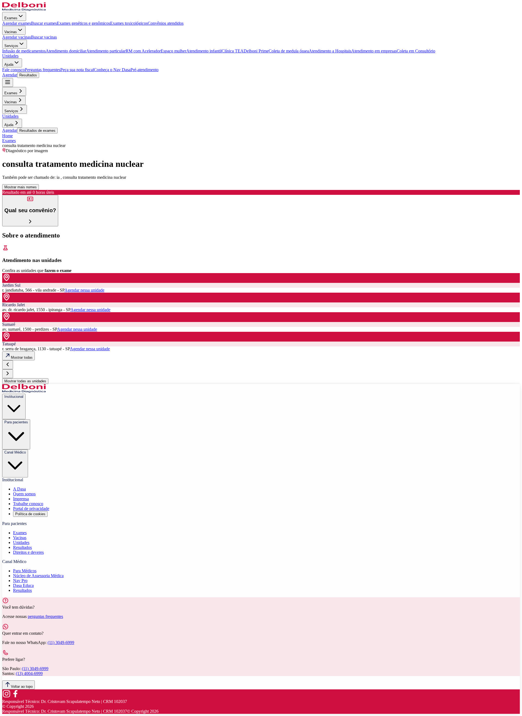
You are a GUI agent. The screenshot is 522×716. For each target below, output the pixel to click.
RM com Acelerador (143, 51)
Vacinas (10, 32)
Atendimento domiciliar (66, 51)
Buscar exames (44, 23)
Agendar (9, 75)
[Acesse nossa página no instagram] (6, 696)
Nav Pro (20, 580)
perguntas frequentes (45, 616)
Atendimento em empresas (374, 51)
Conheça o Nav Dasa (112, 69)
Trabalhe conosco (28, 503)
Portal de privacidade (31, 508)
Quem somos (24, 494)
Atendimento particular (106, 51)
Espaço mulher (173, 51)
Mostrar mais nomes (20, 187)
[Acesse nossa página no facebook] (15, 696)
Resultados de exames (37, 131)
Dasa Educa (23, 585)
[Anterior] (7, 364)
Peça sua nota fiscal (77, 69)
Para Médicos (24, 570)
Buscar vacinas (44, 37)
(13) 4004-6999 (29, 673)
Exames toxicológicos (129, 23)
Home (7, 135)
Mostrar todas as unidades (25, 381)
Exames (10, 18)
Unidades (10, 56)
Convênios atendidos (166, 23)
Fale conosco (13, 69)
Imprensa (21, 498)
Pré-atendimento (144, 69)
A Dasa (19, 489)
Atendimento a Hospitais (330, 51)
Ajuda (8, 64)
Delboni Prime (256, 51)
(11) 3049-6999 (61, 642)
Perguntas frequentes (42, 69)
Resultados (28, 75)
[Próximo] (7, 373)
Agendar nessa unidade (84, 290)
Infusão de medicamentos (24, 51)
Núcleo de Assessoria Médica (38, 575)
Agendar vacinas (16, 37)
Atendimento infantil (204, 51)
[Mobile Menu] (7, 82)
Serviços (11, 46)
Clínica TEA (233, 51)
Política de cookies (30, 514)
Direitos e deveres (28, 552)
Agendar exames (16, 23)
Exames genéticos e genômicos (83, 23)
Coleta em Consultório (416, 51)
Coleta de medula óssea (289, 51)
